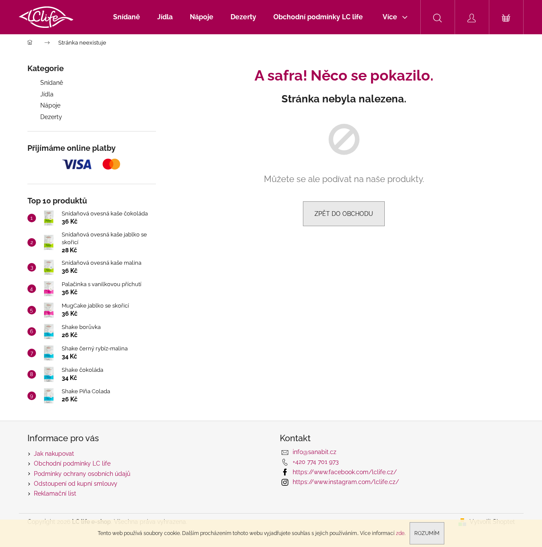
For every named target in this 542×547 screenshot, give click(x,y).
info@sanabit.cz (314, 451)
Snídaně (51, 82)
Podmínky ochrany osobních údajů (82, 473)
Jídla (47, 94)
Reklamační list (55, 493)
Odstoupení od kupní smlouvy (75, 483)
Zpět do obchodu (343, 213)
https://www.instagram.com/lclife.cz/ (346, 481)
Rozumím (427, 533)
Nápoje (50, 105)
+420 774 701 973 (315, 461)
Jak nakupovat (54, 453)
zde (400, 533)
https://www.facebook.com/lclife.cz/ (345, 472)
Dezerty (51, 117)
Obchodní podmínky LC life (72, 463)
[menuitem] (127, 17)
